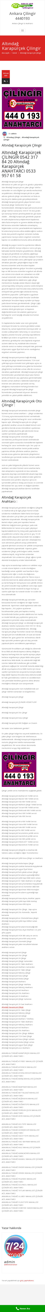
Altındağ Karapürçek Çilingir (21, 138)
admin (13, 133)
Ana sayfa (5, 53)
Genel (14, 53)
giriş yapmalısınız (27, 1280)
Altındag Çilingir (13, 137)
